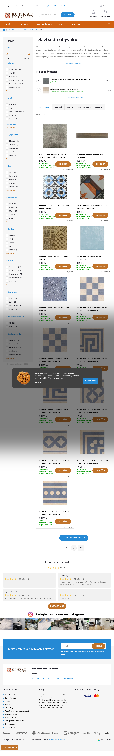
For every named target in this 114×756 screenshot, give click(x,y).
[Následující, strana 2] (74, 548)
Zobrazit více (57, 606)
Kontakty (8, 705)
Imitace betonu (15, 271)
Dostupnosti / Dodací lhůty (14, 721)
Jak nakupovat (7, 6)
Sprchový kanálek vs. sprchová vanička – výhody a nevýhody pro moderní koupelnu (53, 701)
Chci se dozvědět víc (73, 63)
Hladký (13, 340)
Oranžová (13, 187)
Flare (11, 246)
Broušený (13, 351)
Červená (12, 176)
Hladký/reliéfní (14, 348)
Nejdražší (70, 107)
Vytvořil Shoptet (106, 740)
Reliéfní (13, 344)
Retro (12, 281)
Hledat (67, 15)
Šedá (12, 183)
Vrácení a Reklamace (12, 717)
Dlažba (13, 141)
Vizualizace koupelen (12, 714)
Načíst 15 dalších (72, 538)
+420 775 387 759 (66, 679)
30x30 (12, 215)
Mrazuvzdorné (16, 84)
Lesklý (12, 302)
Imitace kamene (15, 274)
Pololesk (13, 309)
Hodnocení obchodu (57, 562)
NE (12, 323)
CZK (104, 6)
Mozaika (13, 148)
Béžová (13, 180)
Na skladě (14, 70)
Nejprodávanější (84, 107)
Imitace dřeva (14, 267)
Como (12, 243)
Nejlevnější (58, 107)
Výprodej (13, 77)
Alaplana (13, 105)
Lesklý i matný (15, 306)
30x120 (13, 211)
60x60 (13, 208)
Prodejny (8, 701)
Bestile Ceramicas (16, 112)
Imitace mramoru (16, 278)
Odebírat (98, 646)
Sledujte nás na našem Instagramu (60, 614)
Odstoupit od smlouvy (9, 747)
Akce (12, 73)
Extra (11, 236)
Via (11, 239)
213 (81, 548)
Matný (13, 298)
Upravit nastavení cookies (57, 740)
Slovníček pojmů (10, 724)
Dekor (12, 155)
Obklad (13, 145)
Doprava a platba (11, 727)
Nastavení (38, 382)
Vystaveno (14, 87)
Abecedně (98, 107)
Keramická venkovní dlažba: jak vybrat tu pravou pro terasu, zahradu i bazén (53, 706)
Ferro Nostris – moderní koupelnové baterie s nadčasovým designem (54, 696)
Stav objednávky (21, 6)
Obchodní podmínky (12, 708)
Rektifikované (15, 80)
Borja (12, 115)
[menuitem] (10, 24)
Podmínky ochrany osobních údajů (17, 711)
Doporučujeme (44, 107)
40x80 (12, 218)
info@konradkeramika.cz (43, 679)
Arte (11, 108)
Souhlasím (91, 381)
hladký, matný (15, 355)
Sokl (12, 152)
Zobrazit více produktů (73, 98)
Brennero (13, 119)
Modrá (12, 173)
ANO (13, 327)
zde (61, 378)
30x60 (12, 204)
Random (12, 250)
